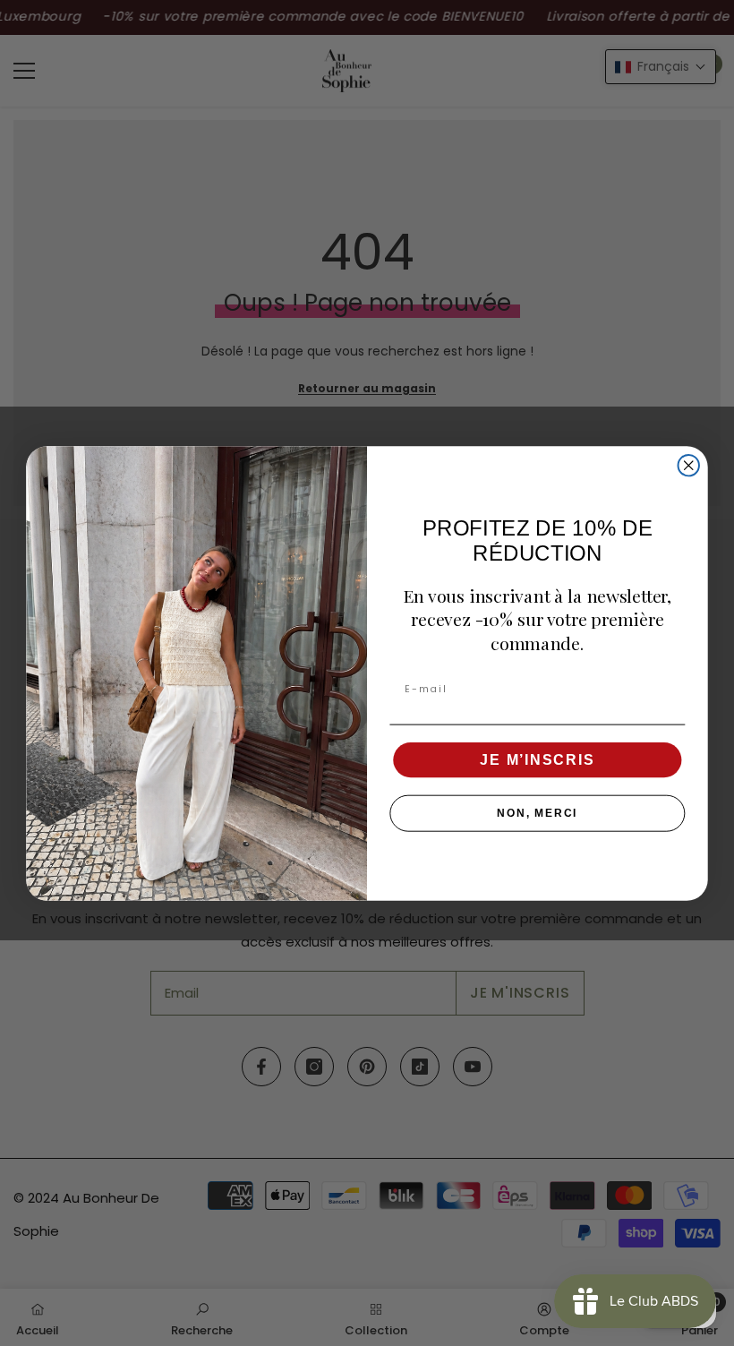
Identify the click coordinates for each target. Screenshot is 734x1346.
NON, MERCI (537, 813)
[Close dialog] (689, 464)
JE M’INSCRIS (537, 759)
